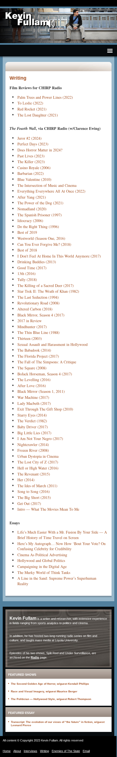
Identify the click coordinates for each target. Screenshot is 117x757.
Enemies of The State (66, 751)
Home (7, 751)
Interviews (30, 751)
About (17, 751)
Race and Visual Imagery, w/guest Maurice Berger (44, 691)
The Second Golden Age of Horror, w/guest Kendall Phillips (50, 683)
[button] (109, 50)
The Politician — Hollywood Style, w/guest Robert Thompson (51, 699)
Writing (44, 751)
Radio (35, 657)
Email (86, 751)
